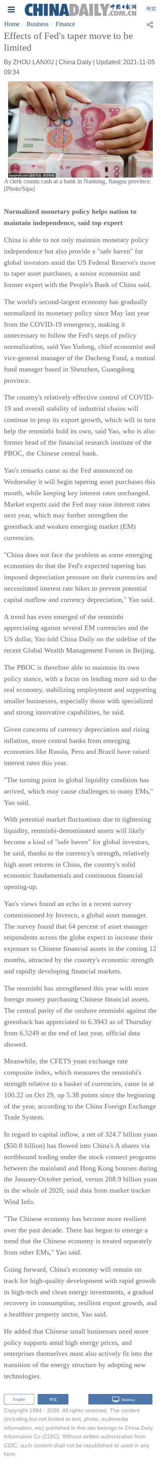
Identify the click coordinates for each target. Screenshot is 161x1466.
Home (12, 24)
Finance (65, 24)
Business (37, 24)
